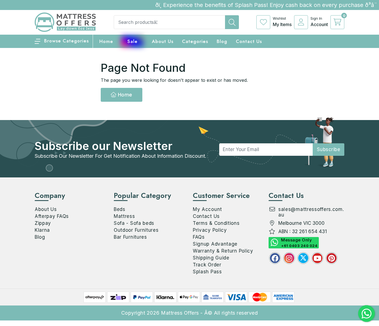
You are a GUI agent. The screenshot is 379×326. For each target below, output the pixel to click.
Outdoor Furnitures (136, 230)
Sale (132, 41)
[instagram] (289, 258)
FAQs (199, 237)
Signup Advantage (215, 244)
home (106, 41)
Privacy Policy (210, 230)
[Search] (232, 22)
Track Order (207, 265)
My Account (207, 209)
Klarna (42, 230)
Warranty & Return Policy (223, 251)
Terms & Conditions (216, 223)
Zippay (43, 223)
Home (124, 95)
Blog (40, 237)
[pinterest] (332, 258)
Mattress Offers (180, 313)
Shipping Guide (211, 258)
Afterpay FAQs (52, 216)
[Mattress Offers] (65, 21)
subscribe (328, 149)
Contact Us (249, 41)
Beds (119, 209)
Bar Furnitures (130, 237)
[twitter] (303, 258)
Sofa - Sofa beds (134, 223)
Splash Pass (207, 271)
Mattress (124, 216)
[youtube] (317, 258)
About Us (162, 41)
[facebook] (275, 258)
